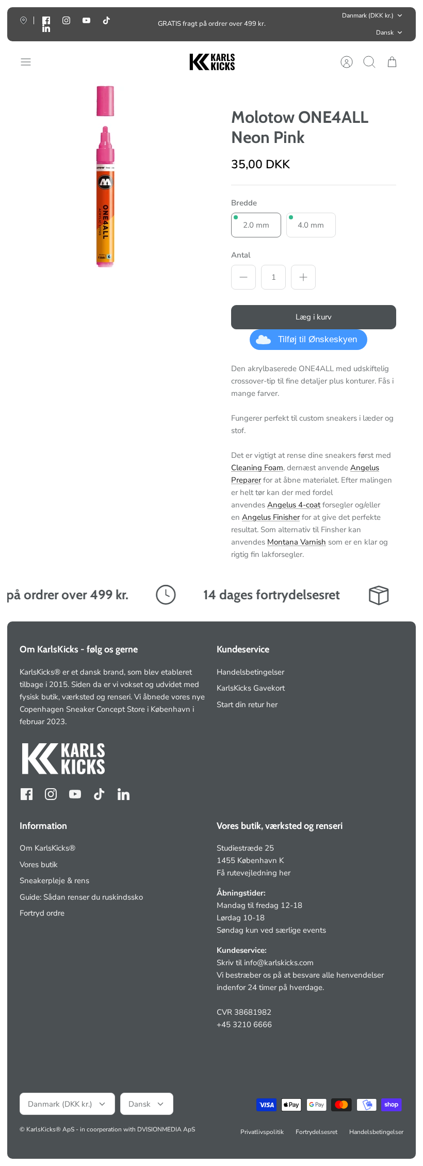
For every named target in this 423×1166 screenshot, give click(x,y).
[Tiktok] (106, 20)
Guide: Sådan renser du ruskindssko (81, 897)
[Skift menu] (31, 62)
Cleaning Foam (257, 467)
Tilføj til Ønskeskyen (317, 339)
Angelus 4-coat (293, 505)
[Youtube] (86, 20)
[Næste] (297, 24)
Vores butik (39, 864)
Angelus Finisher (271, 517)
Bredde (244, 203)
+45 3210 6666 (244, 1024)
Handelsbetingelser (250, 672)
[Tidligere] (125, 24)
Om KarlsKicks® (47, 848)
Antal (241, 255)
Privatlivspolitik (262, 1132)
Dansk (385, 32)
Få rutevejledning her (253, 873)
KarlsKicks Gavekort (251, 688)
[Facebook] (26, 794)
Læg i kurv (314, 317)
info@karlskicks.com (279, 962)
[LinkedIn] (46, 28)
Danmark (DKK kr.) (368, 15)
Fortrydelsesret (316, 1132)
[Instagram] (66, 20)
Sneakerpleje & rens (54, 880)
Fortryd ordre (42, 913)
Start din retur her (247, 704)
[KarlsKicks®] (211, 62)
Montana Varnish (296, 542)
